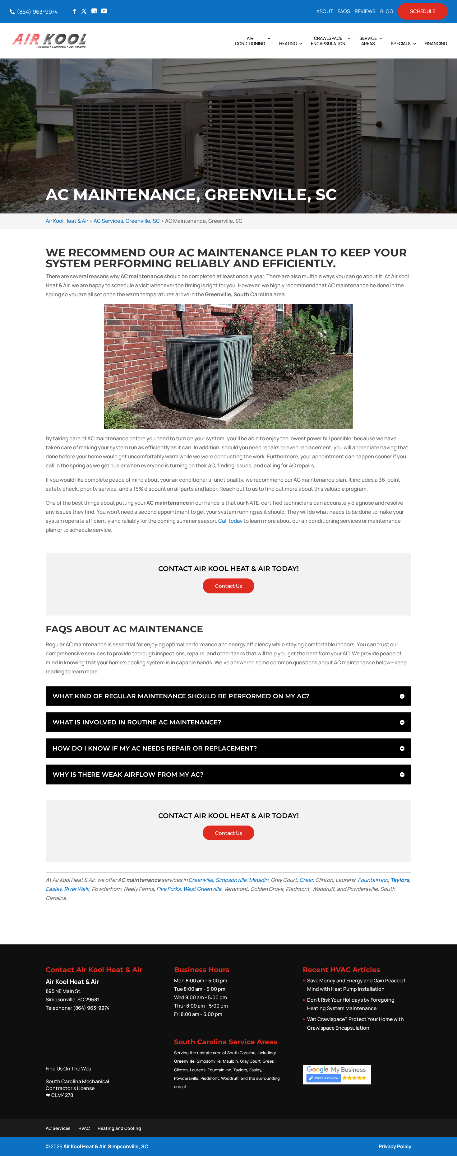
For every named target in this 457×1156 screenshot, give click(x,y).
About (324, 12)
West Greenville (202, 888)
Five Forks (168, 888)
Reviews (365, 12)
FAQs (344, 12)
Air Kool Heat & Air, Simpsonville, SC (105, 1146)
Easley (54, 888)
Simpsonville (231, 879)
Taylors (399, 879)
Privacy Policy (395, 1146)
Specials (401, 43)
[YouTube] (104, 11)
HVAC (84, 1128)
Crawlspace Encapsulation (328, 41)
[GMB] (94, 11)
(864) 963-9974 (37, 11)
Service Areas (368, 41)
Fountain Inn (373, 879)
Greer (306, 879)
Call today (230, 520)
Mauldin (258, 879)
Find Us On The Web (68, 1068)
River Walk (76, 888)
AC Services (58, 1128)
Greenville (200, 879)
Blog (386, 12)
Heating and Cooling (119, 1128)
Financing (436, 43)
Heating (288, 43)
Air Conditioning (250, 41)
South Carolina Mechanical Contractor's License (77, 1088)
